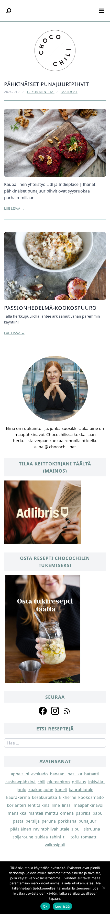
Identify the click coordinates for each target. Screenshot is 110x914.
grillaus (79, 782)
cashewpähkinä (20, 782)
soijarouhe (23, 837)
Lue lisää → (14, 209)
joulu (21, 789)
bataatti (91, 774)
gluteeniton (58, 782)
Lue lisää (62, 906)
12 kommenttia (40, 92)
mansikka (17, 813)
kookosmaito (91, 797)
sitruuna (92, 829)
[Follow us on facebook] (43, 711)
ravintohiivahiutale (51, 829)
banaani (57, 774)
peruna (49, 821)
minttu (51, 813)
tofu (75, 837)
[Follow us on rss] (67, 711)
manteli (35, 813)
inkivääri (96, 782)
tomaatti (89, 837)
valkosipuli (55, 845)
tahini (55, 837)
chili (41, 782)
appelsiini (20, 774)
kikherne (67, 797)
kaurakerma (18, 797)
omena (67, 813)
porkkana (67, 821)
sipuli (76, 829)
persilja (33, 821)
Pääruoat (69, 92)
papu (98, 813)
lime (56, 805)
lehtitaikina (39, 805)
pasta (18, 821)
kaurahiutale (81, 789)
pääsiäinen (20, 829)
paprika (83, 813)
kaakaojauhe (40, 789)
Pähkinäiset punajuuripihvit (46, 84)
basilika (75, 774)
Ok (45, 906)
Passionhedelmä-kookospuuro (50, 307)
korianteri (16, 805)
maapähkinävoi (88, 805)
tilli (66, 837)
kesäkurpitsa (44, 797)
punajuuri (88, 821)
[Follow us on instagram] (55, 711)
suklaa (41, 837)
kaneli (61, 789)
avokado (39, 774)
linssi (67, 805)
